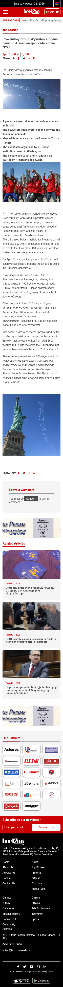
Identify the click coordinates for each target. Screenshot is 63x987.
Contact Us (9, 883)
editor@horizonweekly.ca (16, 950)
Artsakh (36, 878)
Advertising (9, 872)
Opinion (36, 897)
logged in (31, 498)
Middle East (38, 888)
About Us (8, 867)
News (35, 861)
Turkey (6, 902)
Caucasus (8, 908)
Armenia (36, 872)
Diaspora (37, 883)
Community (9, 924)
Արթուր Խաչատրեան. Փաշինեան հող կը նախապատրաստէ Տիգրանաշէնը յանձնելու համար (31, 690)
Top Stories (38, 867)
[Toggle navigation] (6, 12)
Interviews (37, 913)
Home (6, 861)
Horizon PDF (10, 919)
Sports (35, 919)
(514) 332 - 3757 (12, 944)
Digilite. (51, 971)
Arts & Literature (41, 908)
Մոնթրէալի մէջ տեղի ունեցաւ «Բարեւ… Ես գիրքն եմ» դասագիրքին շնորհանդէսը (30, 590)
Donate (50, 11)
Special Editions (11, 913)
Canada (7, 897)
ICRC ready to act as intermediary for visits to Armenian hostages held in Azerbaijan (31, 640)
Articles (36, 902)
